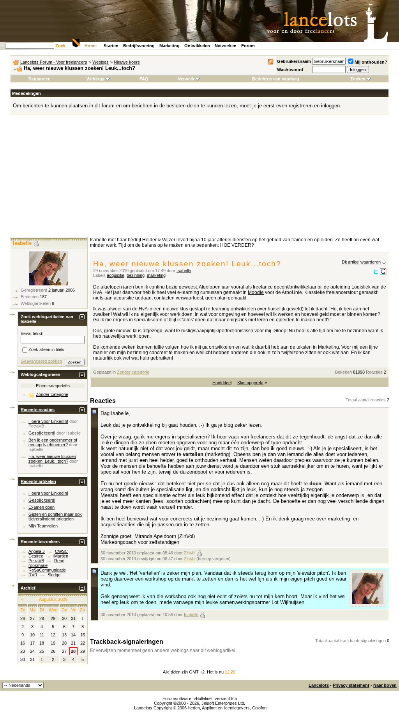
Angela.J (36, 551)
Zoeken (357, 79)
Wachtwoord (290, 69)
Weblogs (100, 62)
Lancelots (319, 685)
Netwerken (226, 45)
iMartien (60, 556)
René (59, 560)
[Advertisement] (199, 178)
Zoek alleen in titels (46, 349)
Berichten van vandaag (275, 79)
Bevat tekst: (32, 333)
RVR (32, 574)
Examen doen (41, 507)
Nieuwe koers (127, 62)
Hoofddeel (221, 382)
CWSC (61, 551)
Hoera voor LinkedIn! (48, 421)
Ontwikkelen (197, 45)
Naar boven (385, 685)
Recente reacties (38, 409)
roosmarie (38, 565)
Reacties (374, 372)
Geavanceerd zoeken (41, 361)
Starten (111, 45)
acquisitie (115, 275)
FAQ (143, 79)
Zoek (60, 45)
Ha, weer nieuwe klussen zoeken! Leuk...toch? (52, 458)
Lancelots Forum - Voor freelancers (53, 62)
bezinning (136, 275)
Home (91, 45)
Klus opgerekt (250, 382)
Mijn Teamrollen (43, 526)
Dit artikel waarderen (361, 262)
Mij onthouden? (371, 62)
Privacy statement (351, 685)
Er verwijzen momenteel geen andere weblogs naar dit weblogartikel (162, 650)
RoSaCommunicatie (47, 570)
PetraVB (36, 426)
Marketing (169, 45)
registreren (300, 106)
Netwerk (186, 79)
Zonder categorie (133, 372)
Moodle (256, 292)
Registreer (38, 79)
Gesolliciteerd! (41, 433)
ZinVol (189, 553)
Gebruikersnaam (294, 61)
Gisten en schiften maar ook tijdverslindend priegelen (55, 516)
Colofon (259, 708)
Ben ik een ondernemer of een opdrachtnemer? (52, 442)
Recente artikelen (38, 481)
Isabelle (184, 270)
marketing (156, 275)
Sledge (54, 574)
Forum (248, 45)
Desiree (35, 556)
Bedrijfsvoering (139, 45)
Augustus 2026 (53, 599)
